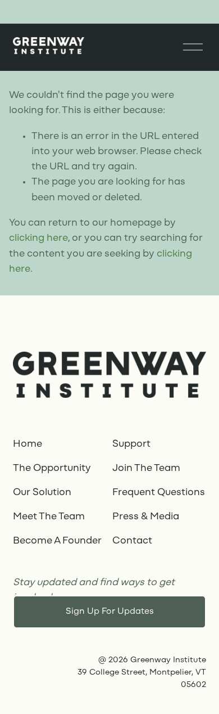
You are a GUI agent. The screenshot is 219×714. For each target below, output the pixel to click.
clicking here (38, 238)
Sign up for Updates (110, 612)
